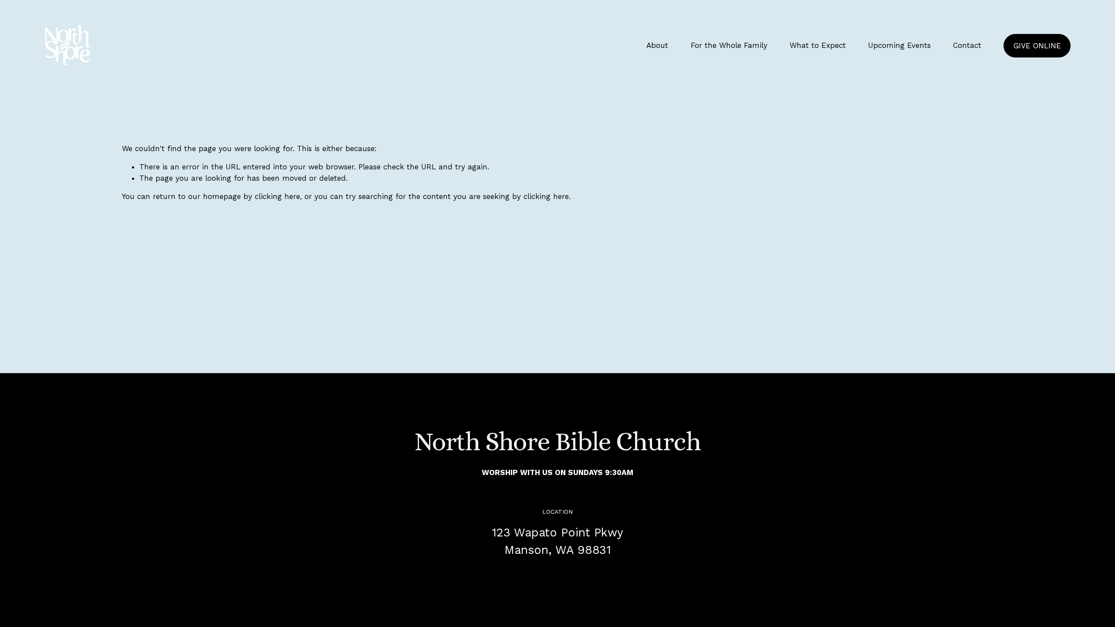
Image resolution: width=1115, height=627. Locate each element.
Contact (967, 45)
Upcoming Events (899, 45)
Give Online (1037, 45)
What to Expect (818, 45)
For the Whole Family (729, 45)
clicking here (277, 196)
